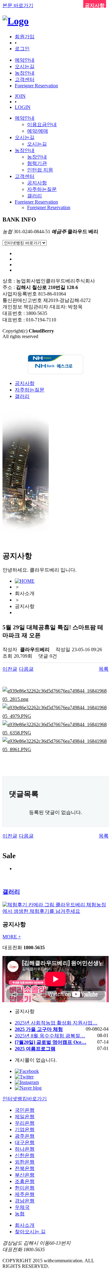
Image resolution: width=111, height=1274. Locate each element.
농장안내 (25, 150)
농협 (20, 1213)
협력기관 (37, 163)
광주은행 (25, 1136)
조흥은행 (25, 1181)
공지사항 (37, 182)
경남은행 (25, 1200)
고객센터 (25, 176)
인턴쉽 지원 (40, 169)
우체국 (22, 1207)
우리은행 (25, 1123)
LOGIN (23, 107)
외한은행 (25, 1161)
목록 (104, 669)
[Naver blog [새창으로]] (28, 1087)
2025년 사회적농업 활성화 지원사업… (56, 1022)
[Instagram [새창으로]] (27, 1082)
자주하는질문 (42, 189)
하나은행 (25, 1149)
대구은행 (25, 1142)
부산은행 (25, 1174)
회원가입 (25, 36)
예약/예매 (37, 131)
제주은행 (25, 1194)
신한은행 (25, 1155)
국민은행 (25, 1110)
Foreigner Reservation (36, 202)
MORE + (11, 936)
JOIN (20, 96)
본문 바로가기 (17, 5)
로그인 (22, 48)
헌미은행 (25, 1187)
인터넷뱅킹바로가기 (24, 1098)
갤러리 (34, 195)
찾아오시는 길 (30, 1231)
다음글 (26, 669)
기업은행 (25, 1129)
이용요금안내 (42, 124)
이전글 (9, 669)
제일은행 (25, 1116)
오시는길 (25, 137)
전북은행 (25, 1168)
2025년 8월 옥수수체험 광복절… (50, 1035)
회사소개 (25, 1225)
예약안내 (25, 118)
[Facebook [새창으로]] (27, 1071)
